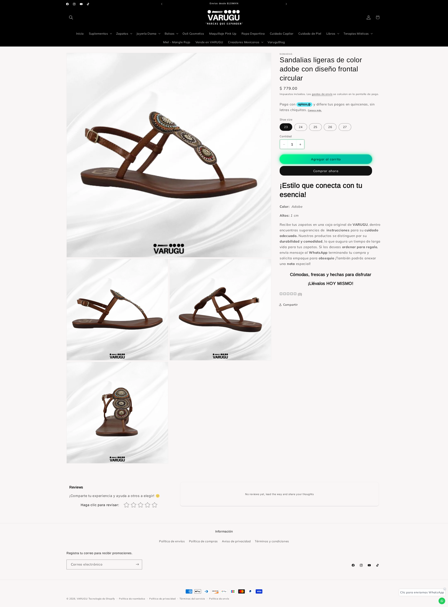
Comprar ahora (325, 171)
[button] (71, 17)
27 (345, 127)
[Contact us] (442, 601)
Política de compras (203, 541)
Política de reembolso (132, 598)
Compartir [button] (290, 304)
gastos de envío (322, 94)
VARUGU (82, 598)
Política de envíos (172, 541)
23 (286, 127)
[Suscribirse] (137, 564)
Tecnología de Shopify (102, 598)
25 (315, 127)
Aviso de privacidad (236, 541)
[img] (288, 294)
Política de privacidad (162, 598)
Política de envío (219, 598)
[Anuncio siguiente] (286, 4)
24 (301, 127)
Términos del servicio (192, 598)
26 (330, 127)
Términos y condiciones (272, 541)
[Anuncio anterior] (162, 4)
